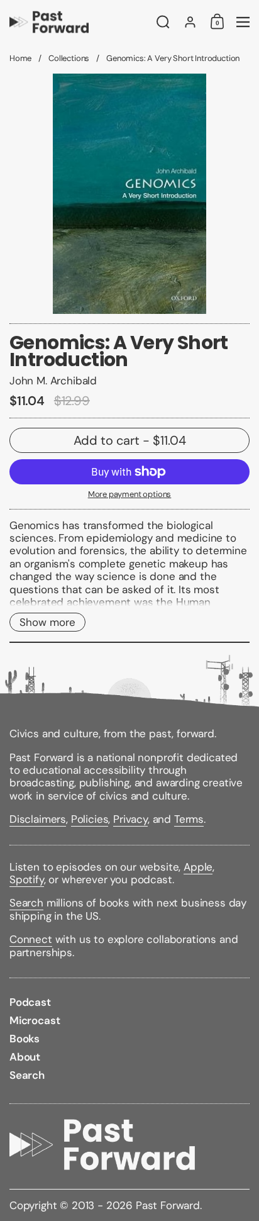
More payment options (130, 494)
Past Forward (168, 1205)
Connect (30, 939)
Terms (189, 819)
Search (26, 903)
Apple (198, 867)
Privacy (130, 819)
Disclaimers (37, 819)
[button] (163, 22)
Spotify (26, 879)
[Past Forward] (78, 22)
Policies (90, 819)
